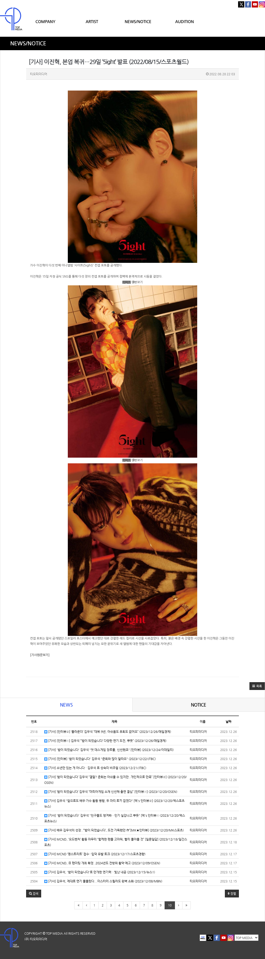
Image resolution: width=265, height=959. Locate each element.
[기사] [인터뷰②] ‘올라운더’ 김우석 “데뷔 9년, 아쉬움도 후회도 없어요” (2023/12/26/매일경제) (109, 731)
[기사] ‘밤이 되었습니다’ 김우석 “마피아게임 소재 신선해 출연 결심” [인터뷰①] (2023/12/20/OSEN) (112, 791)
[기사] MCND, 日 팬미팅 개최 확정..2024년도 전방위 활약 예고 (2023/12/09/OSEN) (103, 863)
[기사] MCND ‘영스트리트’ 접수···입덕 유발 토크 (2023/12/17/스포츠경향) (96, 854)
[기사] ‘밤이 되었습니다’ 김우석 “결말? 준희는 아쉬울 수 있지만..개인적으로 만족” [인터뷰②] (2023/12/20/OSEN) (115, 779)
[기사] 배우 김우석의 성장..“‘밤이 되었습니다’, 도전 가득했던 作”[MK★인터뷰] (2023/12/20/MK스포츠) (115, 830)
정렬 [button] (233, 893)
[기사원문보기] (39, 655)
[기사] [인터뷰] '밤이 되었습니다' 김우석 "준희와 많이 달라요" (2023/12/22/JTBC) (101, 759)
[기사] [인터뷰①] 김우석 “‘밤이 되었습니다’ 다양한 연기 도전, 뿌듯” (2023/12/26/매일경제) (106, 740)
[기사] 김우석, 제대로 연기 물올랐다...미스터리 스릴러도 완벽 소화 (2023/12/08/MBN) (104, 881)
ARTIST (92, 21)
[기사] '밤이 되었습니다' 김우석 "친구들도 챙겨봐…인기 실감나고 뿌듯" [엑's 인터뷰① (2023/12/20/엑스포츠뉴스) (114, 818)
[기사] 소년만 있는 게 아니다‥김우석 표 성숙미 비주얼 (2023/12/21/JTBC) (96, 768)
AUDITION (184, 21)
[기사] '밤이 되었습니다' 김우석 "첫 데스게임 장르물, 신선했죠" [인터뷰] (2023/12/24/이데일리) (110, 750)
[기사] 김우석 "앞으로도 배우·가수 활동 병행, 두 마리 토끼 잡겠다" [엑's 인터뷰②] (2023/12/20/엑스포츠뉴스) (114, 803)
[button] (257, 686)
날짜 (228, 721)
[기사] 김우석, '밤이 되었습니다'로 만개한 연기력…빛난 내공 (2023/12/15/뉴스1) (101, 872)
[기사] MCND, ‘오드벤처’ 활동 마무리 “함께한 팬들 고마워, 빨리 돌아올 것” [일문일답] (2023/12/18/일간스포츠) (115, 842)
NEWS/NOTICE (138, 21)
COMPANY (45, 21)
